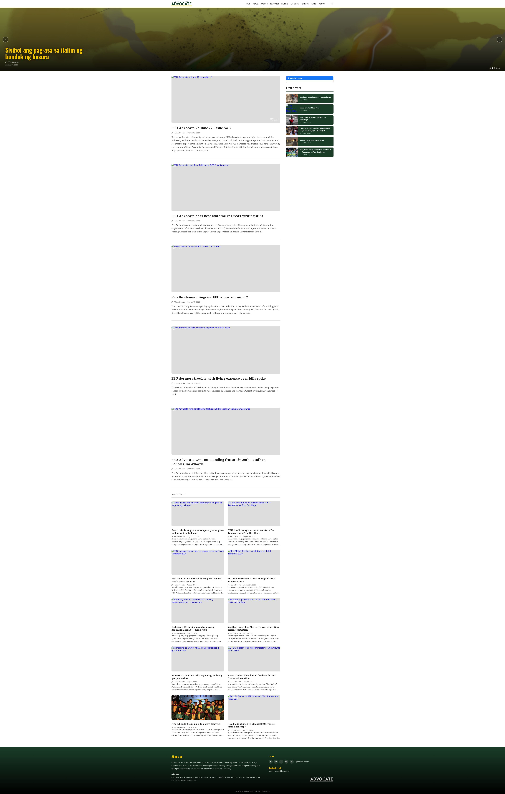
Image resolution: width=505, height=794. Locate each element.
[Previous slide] (5, 39)
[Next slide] (499, 39)
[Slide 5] (499, 68)
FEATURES (274, 4)
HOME (247, 4)
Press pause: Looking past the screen (51, 56)
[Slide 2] (492, 68)
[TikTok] (292, 762)
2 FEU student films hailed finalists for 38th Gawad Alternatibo (252, 677)
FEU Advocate (179, 133)
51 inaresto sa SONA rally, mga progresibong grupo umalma (196, 677)
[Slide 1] (490, 68)
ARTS (314, 4)
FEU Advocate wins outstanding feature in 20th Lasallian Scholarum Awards (218, 461)
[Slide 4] (497, 68)
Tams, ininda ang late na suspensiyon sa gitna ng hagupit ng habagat (197, 532)
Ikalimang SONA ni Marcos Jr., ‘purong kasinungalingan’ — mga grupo (193, 628)
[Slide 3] (494, 68)
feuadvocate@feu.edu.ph (279, 771)
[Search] (332, 4)
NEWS (255, 4)
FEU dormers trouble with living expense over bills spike (218, 378)
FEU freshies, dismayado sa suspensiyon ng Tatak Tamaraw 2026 (196, 580)
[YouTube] (286, 762)
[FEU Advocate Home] (181, 3)
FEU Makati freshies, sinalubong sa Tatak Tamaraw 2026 (251, 580)
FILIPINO (284, 4)
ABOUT (322, 4)
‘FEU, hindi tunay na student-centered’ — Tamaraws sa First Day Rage (251, 532)
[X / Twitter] (281, 762)
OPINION (305, 4)
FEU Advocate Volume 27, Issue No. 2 (201, 128)
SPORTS (264, 4)
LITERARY (295, 4)
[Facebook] (271, 762)
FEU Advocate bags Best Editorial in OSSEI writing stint (217, 216)
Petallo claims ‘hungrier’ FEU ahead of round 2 (209, 297)
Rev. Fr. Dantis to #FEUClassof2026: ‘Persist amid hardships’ (252, 725)
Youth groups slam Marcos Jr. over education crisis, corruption (253, 628)
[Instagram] (276, 762)
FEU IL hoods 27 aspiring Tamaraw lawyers (196, 723)
